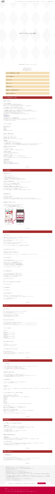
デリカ (18, 489)
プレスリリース (35, 491)
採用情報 (31, 1)
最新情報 (19, 1)
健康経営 (31, 491)
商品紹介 (22, 1)
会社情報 (15, 491)
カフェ (27, 489)
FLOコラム (24, 1)
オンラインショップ (44, 1)
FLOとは (16, 1)
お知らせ (24, 491)
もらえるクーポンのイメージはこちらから (8, 278)
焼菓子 (12, 489)
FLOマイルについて (9, 79)
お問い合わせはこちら (42, 483)
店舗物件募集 (21, 491)
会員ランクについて (9, 83)
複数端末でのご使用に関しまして (11, 93)
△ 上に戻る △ (27, 228)
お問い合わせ (34, 1)
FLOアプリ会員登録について (10, 76)
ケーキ (6, 489)
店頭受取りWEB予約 (50, 1)
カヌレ (15, 489)
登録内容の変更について (9, 86)
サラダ (21, 489)
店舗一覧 (28, 1)
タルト (9, 489)
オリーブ (24, 489)
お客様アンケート (38, 1)
